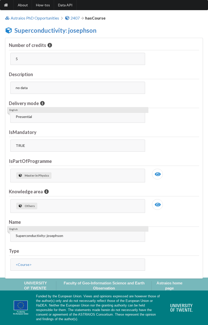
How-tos (43, 5)
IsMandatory (23, 132)
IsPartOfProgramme (30, 161)
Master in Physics (37, 175)
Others (30, 206)
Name (15, 222)
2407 (75, 18)
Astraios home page (169, 285)
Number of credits (27, 45)
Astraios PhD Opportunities (35, 18)
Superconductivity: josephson (55, 30)
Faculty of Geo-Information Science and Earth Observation (104, 285)
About (23, 5)
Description (21, 74)
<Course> (24, 264)
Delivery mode (24, 103)
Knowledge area (26, 191)
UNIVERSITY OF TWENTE (35, 285)
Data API (65, 5)
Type (14, 251)
